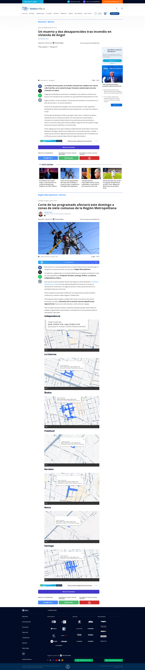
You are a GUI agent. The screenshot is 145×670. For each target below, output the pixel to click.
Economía (49, 13)
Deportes (56, 13)
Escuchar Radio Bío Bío (113, 1)
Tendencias (63, 13)
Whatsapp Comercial (84, 660)
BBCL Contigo (88, 13)
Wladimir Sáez (44, 39)
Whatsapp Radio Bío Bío (114, 660)
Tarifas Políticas (26, 659)
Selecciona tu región (30, 1)
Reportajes (25, 648)
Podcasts (24, 13)
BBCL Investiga (78, 13)
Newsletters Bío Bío (75, 1)
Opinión (70, 13)
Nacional (31, 13)
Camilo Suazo (48, 212)
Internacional (40, 13)
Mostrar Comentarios (69, 147)
